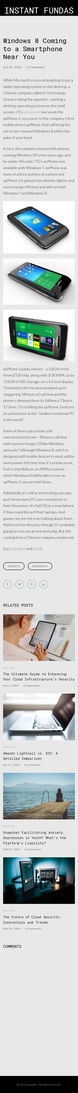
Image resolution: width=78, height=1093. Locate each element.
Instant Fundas (39, 10)
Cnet (37, 548)
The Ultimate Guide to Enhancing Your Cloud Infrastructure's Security (39, 676)
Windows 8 (40, 566)
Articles (9, 667)
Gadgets (14, 566)
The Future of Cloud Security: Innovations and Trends (32, 919)
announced (32, 112)
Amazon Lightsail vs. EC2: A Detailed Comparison (30, 756)
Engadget (17, 548)
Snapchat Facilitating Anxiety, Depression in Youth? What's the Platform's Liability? (34, 837)
